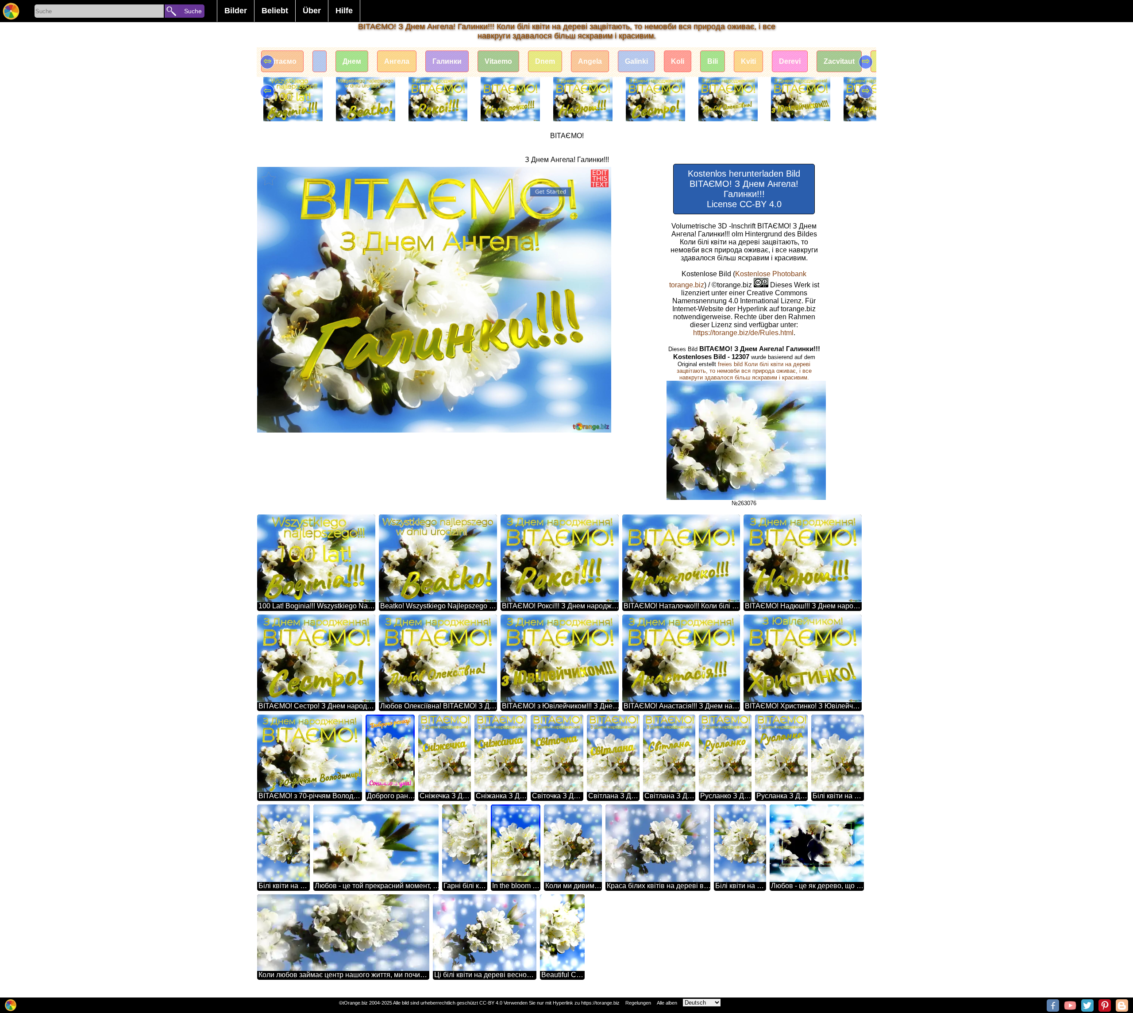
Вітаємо (282, 61)
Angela (590, 61)
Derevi (790, 61)
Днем (352, 61)
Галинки (447, 61)
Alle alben (667, 1002)
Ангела (396, 61)
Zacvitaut (839, 61)
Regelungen (638, 1002)
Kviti (748, 61)
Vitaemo (498, 61)
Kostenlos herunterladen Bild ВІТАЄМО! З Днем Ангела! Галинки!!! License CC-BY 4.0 (744, 189)
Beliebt (275, 10)
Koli (677, 61)
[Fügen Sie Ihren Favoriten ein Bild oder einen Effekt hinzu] (268, 178)
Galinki (636, 61)
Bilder (235, 10)
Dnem (545, 61)
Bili (712, 61)
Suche (193, 11)
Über (312, 10)
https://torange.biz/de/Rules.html (743, 332)
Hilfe (344, 10)
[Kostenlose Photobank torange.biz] (11, 11)
